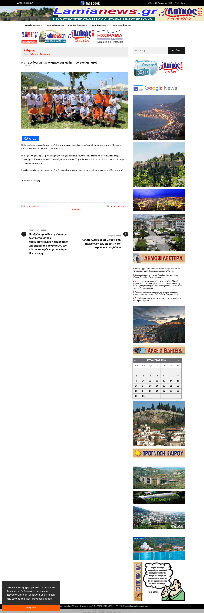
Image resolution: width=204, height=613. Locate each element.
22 (178, 386)
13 (164, 381)
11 (150, 381)
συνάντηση (45, 54)
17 (143, 386)
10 (143, 381)
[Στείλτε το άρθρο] (22, 206)
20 (164, 386)
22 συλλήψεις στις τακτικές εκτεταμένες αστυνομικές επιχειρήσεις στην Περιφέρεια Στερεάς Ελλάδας (156, 270)
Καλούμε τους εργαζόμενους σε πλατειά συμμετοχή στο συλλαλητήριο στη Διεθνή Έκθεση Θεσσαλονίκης (156, 293)
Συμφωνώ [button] (31, 607)
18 (150, 386)
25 (150, 391)
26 (157, 391)
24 (143, 391)
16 (136, 386)
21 (171, 386)
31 (143, 396)
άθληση (34, 54)
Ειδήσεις (29, 50)
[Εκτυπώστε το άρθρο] (108, 206)
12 (157, 381)
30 (136, 396)
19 (157, 386)
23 (136, 391)
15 (178, 381)
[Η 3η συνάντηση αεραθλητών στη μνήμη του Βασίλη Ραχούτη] (74, 100)
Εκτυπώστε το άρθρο (119, 206)
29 (178, 391)
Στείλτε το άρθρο (31, 206)
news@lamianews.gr (140, 606)
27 (164, 391)
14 (171, 381)
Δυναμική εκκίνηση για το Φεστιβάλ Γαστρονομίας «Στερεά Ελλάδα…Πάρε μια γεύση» (155, 276)
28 (171, 391)
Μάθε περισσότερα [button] (42, 598)
